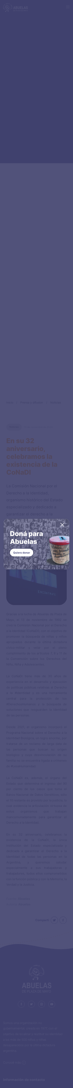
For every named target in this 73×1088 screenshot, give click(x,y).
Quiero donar (21, 552)
